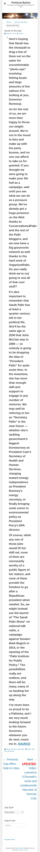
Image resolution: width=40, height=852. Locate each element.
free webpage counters (9, 839)
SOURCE (24, 743)
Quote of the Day (21, 22)
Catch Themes (24, 850)
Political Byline (20, 2)
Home (9, 22)
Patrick (21, 33)
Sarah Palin (20, 749)
